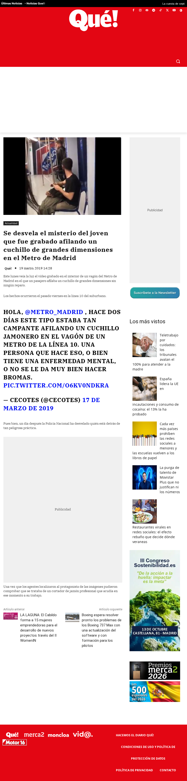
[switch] (154, 389)
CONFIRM (60, 461)
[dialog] (93, 390)
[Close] (177, 312)
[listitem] (93, 378)
